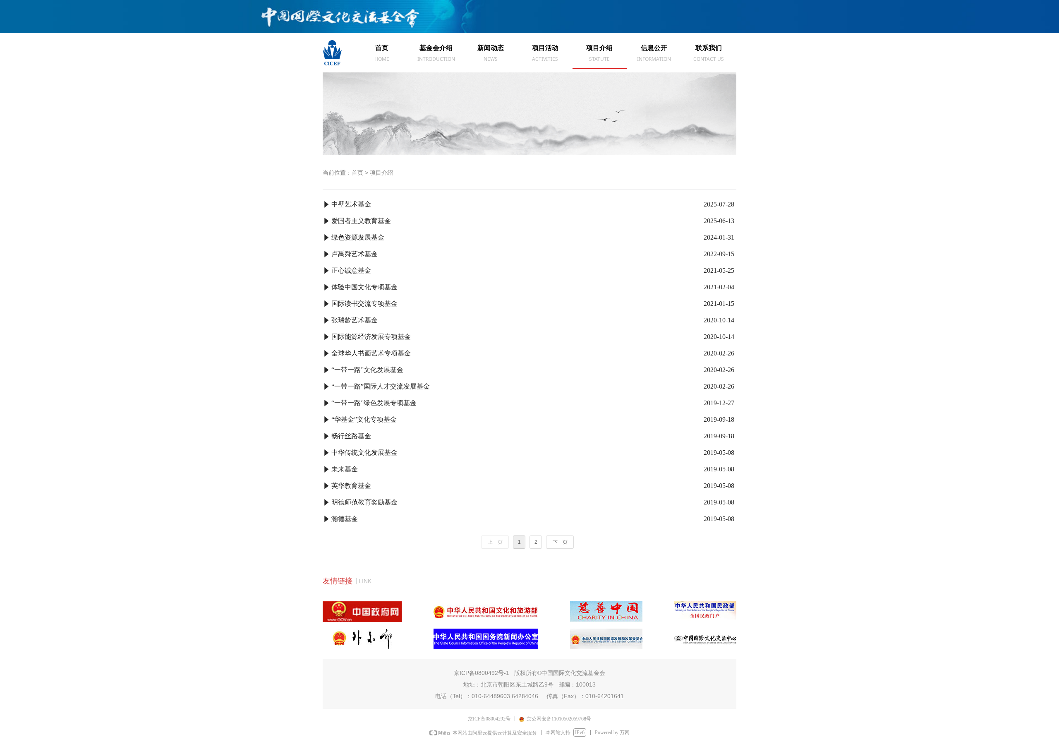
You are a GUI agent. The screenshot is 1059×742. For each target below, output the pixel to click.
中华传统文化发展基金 (364, 452)
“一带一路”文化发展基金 (367, 369)
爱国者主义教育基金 (361, 220)
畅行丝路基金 (351, 435)
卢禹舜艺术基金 (354, 253)
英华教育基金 (351, 485)
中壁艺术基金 (351, 204)
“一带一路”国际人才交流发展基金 (380, 386)
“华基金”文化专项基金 (364, 419)
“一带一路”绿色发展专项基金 (374, 402)
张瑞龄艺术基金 (354, 320)
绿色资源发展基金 (357, 237)
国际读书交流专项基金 (364, 303)
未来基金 (344, 469)
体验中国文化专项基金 (364, 287)
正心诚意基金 (351, 270)
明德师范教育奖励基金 (364, 502)
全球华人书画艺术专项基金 (371, 353)
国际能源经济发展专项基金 (371, 336)
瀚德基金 (344, 518)
